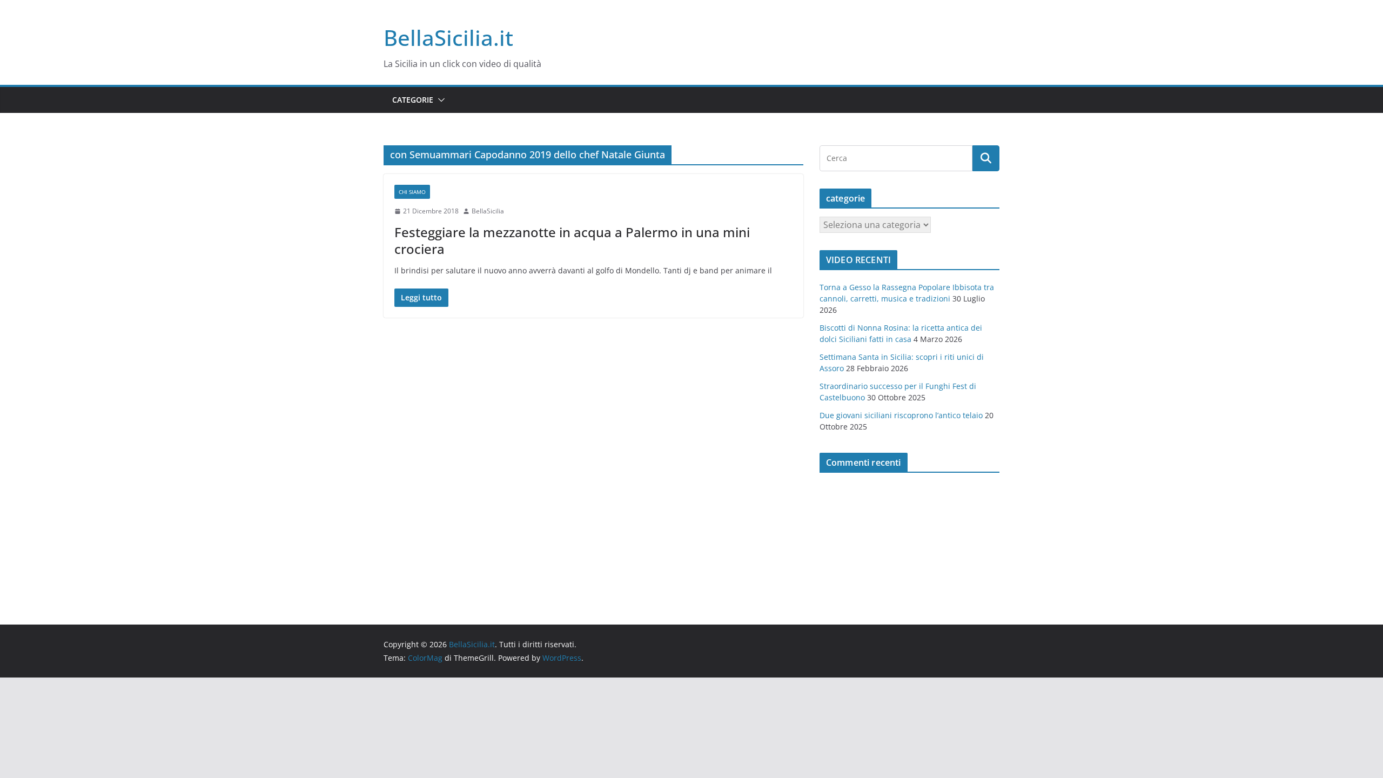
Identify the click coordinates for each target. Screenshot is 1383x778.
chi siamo (412, 192)
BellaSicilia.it (448, 37)
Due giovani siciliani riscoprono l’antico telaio (901, 415)
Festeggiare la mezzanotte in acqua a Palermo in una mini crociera (572, 240)
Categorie (412, 100)
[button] (439, 100)
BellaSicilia (488, 211)
